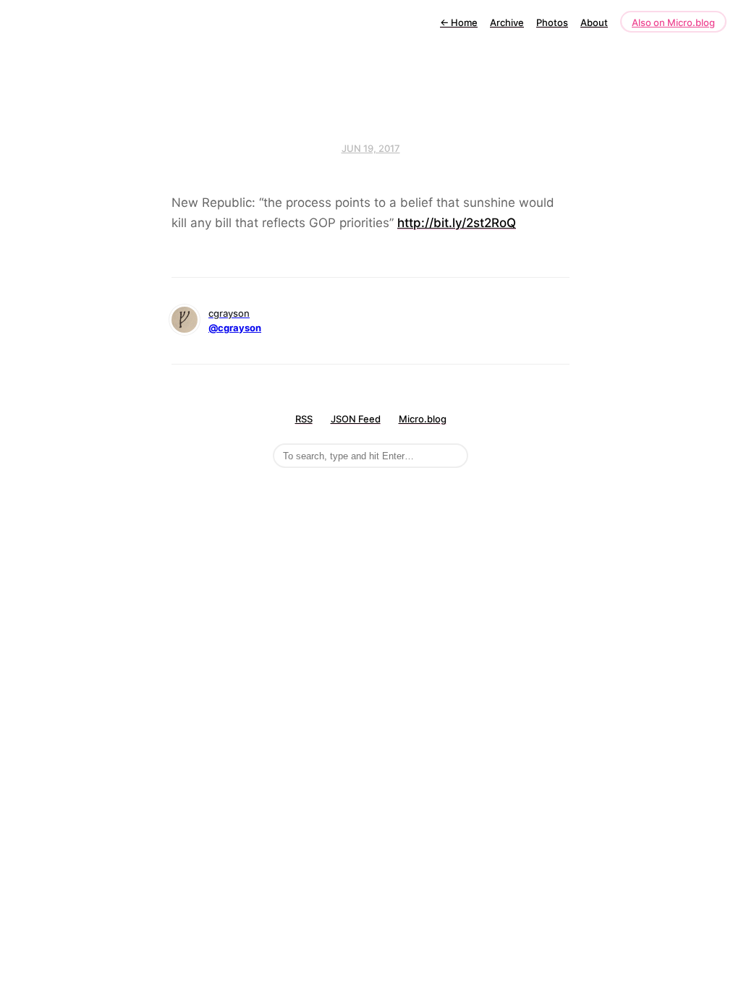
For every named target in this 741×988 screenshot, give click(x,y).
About (594, 22)
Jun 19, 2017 (371, 148)
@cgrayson (234, 327)
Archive (507, 22)
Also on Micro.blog (673, 22)
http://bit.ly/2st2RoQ (456, 223)
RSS (304, 419)
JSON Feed (356, 419)
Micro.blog (422, 419)
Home (459, 22)
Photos (552, 22)
